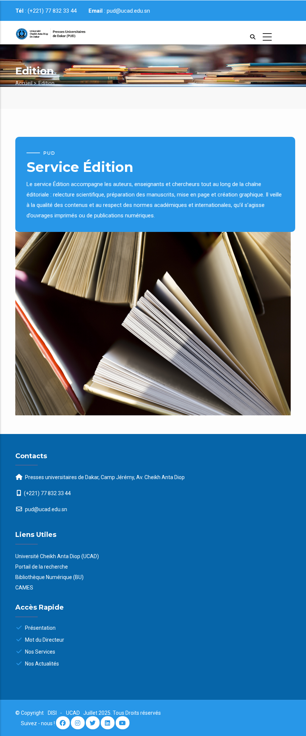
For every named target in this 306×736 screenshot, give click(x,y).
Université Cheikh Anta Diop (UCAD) (57, 556)
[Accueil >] (45, 32)
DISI (52, 713)
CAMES (24, 588)
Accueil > (26, 83)
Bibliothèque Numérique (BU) (49, 577)
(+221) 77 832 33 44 (47, 493)
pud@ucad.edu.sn (45, 509)
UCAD (73, 713)
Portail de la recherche (41, 567)
